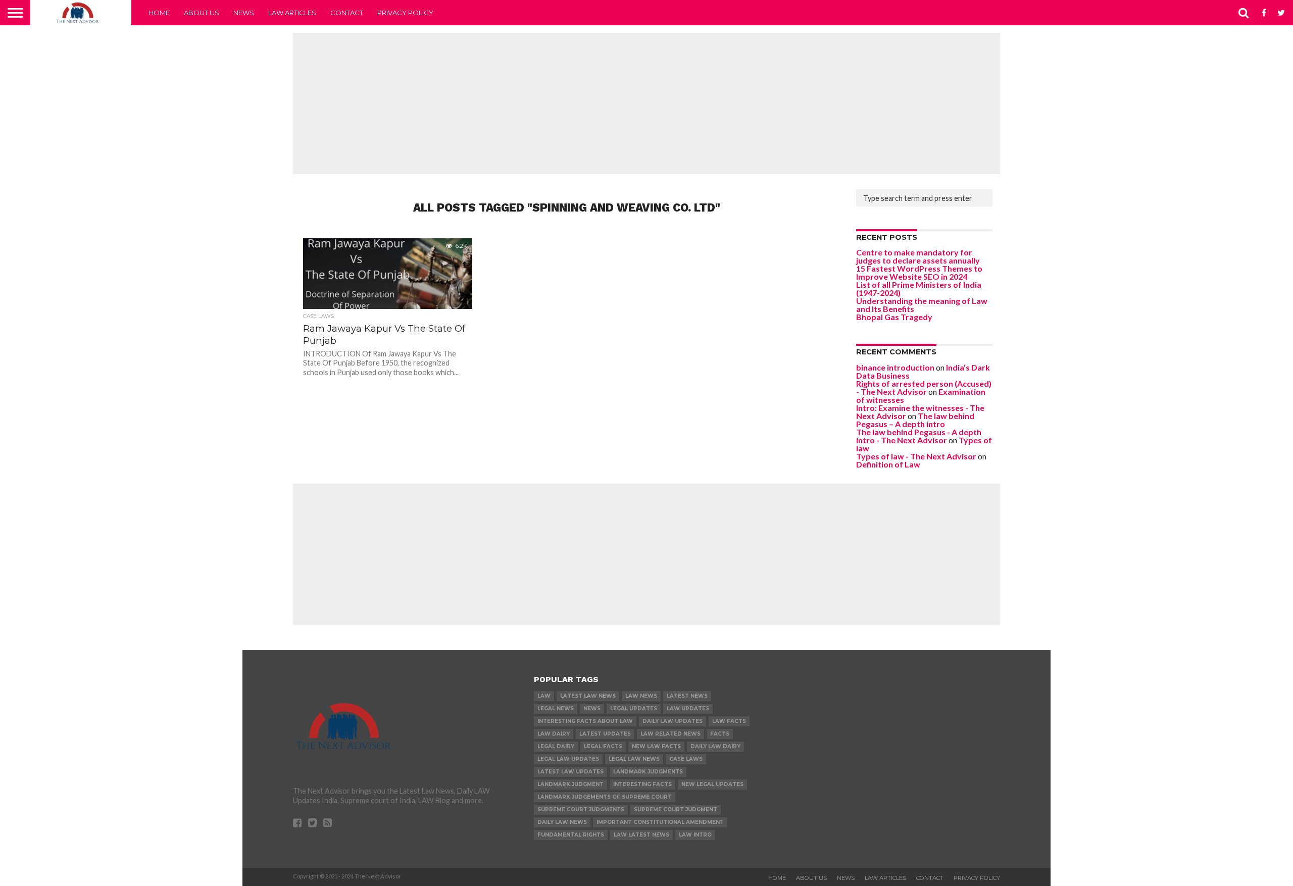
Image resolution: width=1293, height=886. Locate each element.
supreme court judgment (675, 809)
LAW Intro (695, 834)
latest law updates (570, 771)
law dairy (553, 734)
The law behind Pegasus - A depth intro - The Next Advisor (918, 436)
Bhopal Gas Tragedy (894, 317)
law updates (688, 708)
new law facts (656, 746)
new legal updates (712, 784)
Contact (346, 13)
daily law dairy (715, 746)
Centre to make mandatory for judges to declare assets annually (918, 256)
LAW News (641, 696)
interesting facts (642, 784)
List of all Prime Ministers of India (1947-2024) (918, 288)
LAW (544, 696)
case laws (686, 759)
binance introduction (895, 367)
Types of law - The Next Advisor (916, 456)
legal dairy (555, 746)
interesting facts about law (585, 721)
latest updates (605, 734)
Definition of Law (888, 464)
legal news (555, 708)
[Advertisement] (646, 103)
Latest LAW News (588, 696)
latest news (687, 696)
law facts (729, 721)
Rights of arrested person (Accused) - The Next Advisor (923, 387)
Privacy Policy (405, 13)
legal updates (633, 708)
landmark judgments (648, 771)
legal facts (603, 746)
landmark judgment (570, 784)
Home (159, 13)
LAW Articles (292, 13)
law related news (670, 734)
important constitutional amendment (660, 822)
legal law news (634, 759)
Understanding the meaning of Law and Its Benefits (921, 305)
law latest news (641, 834)
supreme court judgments (580, 809)
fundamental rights (570, 834)
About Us (201, 13)
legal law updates (568, 759)
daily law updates (672, 721)
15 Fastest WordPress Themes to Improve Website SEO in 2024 (919, 272)
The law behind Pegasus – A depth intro (915, 420)
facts (719, 734)
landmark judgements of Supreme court (604, 797)
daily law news (562, 822)
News (243, 13)
